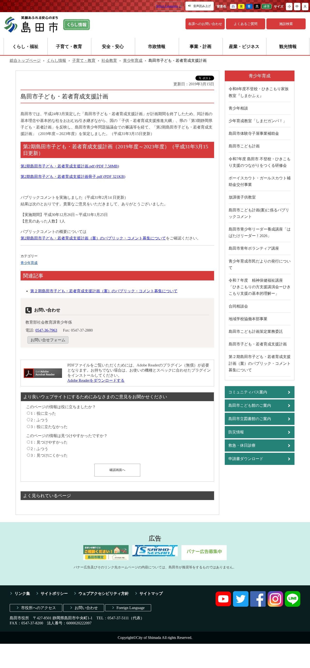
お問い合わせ (86, 608)
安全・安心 (113, 46)
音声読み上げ (202, 6)
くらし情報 (56, 60)
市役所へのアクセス (38, 608)
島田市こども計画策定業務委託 (256, 331)
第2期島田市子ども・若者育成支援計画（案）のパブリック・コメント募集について (93, 238)
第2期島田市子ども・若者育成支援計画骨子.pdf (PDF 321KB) (73, 177)
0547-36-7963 (46, 330)
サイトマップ (151, 593)
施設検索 (286, 24)
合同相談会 (238, 306)
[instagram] (275, 605)
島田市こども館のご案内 (249, 405)
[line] (292, 605)
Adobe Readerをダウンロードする (95, 380)
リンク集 (22, 593)
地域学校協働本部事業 (248, 319)
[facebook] (258, 605)
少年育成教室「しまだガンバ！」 (258, 121)
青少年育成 (132, 60)
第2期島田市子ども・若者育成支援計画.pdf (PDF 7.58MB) (70, 166)
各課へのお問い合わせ (205, 24)
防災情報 (236, 432)
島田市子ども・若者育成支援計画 (258, 344)
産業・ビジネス (244, 46)
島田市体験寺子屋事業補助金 (254, 133)
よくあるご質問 (245, 24)
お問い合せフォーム (48, 340)
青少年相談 (238, 108)
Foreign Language (130, 608)
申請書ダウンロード (245, 459)
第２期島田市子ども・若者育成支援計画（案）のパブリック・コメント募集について (104, 291)
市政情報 (156, 46)
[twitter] (240, 605)
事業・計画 (200, 46)
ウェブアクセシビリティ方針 (103, 593)
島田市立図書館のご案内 (249, 419)
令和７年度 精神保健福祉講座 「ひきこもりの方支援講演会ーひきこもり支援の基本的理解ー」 (260, 286)
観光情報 (288, 46)
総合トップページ (25, 60)
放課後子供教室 (242, 197)
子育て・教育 (69, 46)
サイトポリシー (54, 593)
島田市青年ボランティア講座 (254, 248)
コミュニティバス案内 (247, 392)
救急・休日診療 (242, 445)
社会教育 (109, 60)
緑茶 (267, 6)
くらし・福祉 (25, 46)
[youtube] (223, 605)
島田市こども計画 (244, 146)
